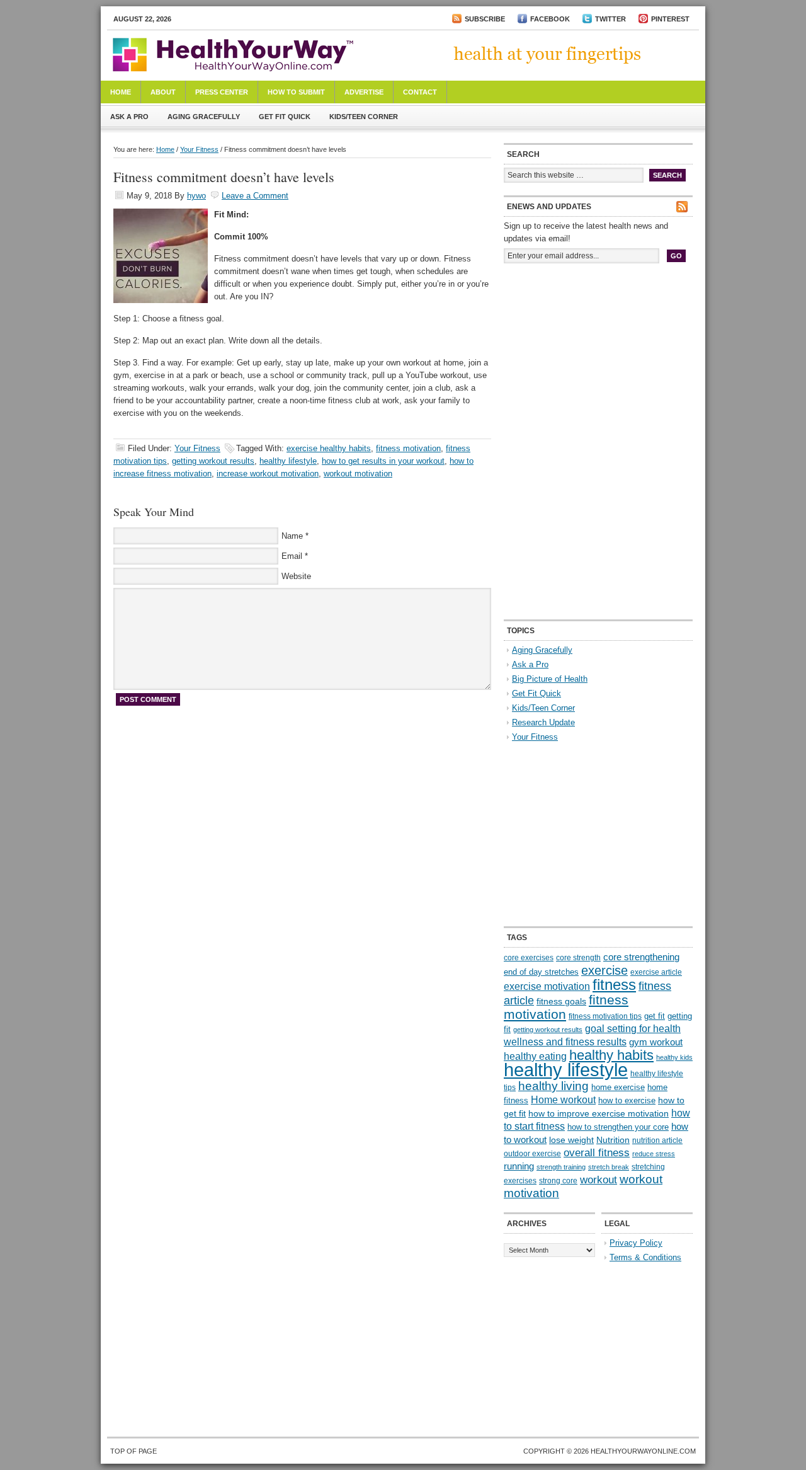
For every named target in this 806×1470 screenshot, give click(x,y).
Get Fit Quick (284, 116)
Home (120, 92)
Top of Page (133, 1451)
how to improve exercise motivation (598, 1113)
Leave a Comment (255, 195)
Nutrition (613, 1140)
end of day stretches (541, 972)
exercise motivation (547, 986)
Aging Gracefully (203, 116)
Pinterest (670, 19)
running (519, 1166)
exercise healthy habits (329, 448)
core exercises (528, 957)
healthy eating (535, 1056)
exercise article (656, 972)
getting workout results (213, 461)
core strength (578, 958)
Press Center (221, 92)
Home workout (563, 1099)
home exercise (618, 1087)
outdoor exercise (532, 1153)
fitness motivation (408, 448)
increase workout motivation (268, 473)
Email (291, 556)
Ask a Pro (129, 116)
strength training (561, 1167)
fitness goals (561, 1001)
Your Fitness (199, 149)
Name (292, 536)
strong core (558, 1180)
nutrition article (657, 1140)
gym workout (656, 1042)
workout (598, 1180)
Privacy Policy (636, 1243)
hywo (196, 195)
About (163, 92)
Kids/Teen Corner (363, 116)
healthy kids (674, 1057)
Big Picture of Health (549, 679)
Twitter (610, 19)
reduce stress (653, 1153)
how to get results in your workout (383, 461)
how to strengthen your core (618, 1127)
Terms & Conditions (645, 1257)
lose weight (571, 1140)
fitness (614, 984)
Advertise (363, 92)
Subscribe (485, 19)
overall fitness (597, 1153)
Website (296, 576)
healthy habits (611, 1055)
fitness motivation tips (605, 1016)
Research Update (543, 722)
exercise (604, 970)
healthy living (553, 1086)
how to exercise (627, 1100)
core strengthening (641, 957)
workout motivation (358, 473)
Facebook (550, 19)
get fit (654, 1016)
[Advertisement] (598, 358)
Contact (420, 92)
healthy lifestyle (288, 461)
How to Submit (296, 92)
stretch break (608, 1167)
